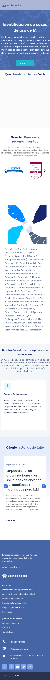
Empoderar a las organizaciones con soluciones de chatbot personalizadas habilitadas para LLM (23, 480)
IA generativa (11, 465)
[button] (45, 5)
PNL (19, 465)
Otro (24, 465)
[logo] (11, 5)
